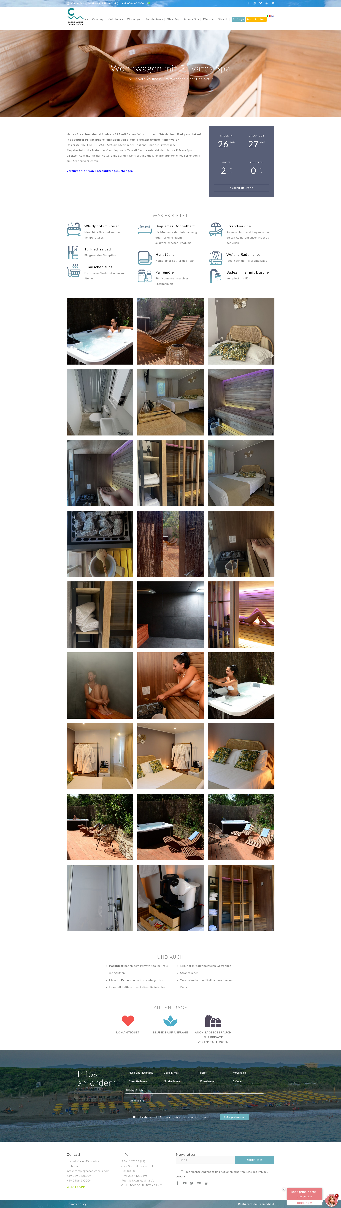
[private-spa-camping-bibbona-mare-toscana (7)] (100, 473)
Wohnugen (134, 19)
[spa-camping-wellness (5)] (170, 756)
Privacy (203, 1117)
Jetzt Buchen (256, 19)
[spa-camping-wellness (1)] (241, 827)
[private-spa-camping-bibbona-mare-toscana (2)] (100, 402)
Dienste (208, 19)
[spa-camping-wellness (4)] (241, 756)
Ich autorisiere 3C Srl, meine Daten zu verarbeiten (173, 1117)
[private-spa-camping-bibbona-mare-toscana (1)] (241, 331)
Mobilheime (115, 19)
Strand (222, 19)
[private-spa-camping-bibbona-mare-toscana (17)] (170, 331)
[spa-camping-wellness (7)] (100, 331)
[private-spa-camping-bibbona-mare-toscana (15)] (100, 614)
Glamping (173, 19)
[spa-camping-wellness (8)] (241, 685)
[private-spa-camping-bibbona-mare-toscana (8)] (170, 473)
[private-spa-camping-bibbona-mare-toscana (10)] (100, 544)
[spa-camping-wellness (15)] (100, 898)
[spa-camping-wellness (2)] (170, 827)
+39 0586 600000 (133, 3)
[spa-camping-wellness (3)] (100, 827)
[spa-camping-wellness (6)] (100, 756)
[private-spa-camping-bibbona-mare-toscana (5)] (241, 402)
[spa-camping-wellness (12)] (170, 614)
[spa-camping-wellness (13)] (241, 898)
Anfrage (238, 19)
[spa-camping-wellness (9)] (170, 685)
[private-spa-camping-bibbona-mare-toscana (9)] (241, 473)
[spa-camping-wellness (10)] (100, 685)
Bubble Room (154, 19)
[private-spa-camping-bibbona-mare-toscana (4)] (170, 402)
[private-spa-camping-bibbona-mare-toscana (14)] (241, 544)
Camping (98, 19)
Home (84, 19)
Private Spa (191, 19)
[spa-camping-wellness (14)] (170, 898)
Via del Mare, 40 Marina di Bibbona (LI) (94, 3)
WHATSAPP (76, 1186)
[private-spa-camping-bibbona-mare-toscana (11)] (170, 544)
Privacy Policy (76, 1204)
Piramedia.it (266, 1204)
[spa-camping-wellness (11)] (241, 614)
